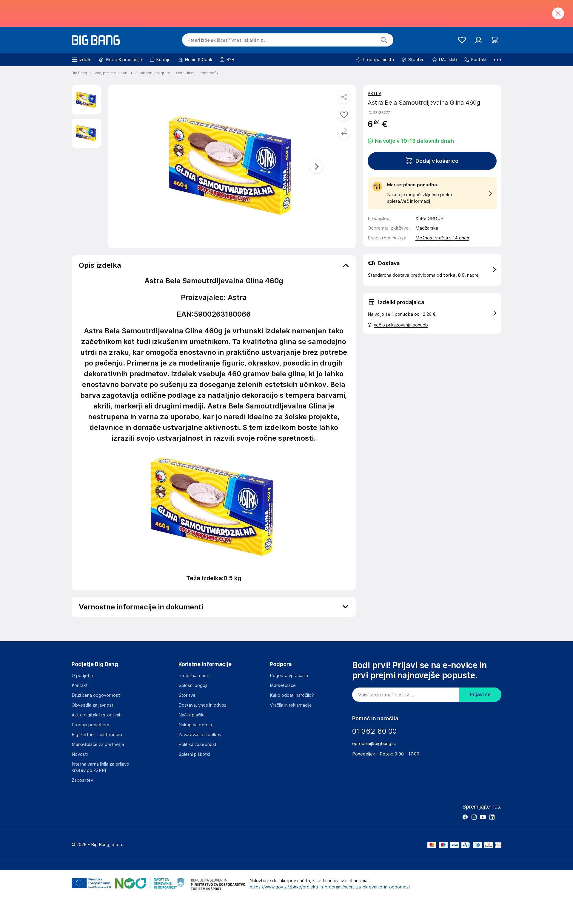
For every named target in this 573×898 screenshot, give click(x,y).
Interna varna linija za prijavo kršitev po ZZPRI (100, 767)
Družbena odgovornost (96, 695)
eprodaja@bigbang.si (374, 743)
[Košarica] (494, 40)
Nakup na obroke (196, 724)
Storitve (186, 695)
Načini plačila (191, 715)
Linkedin (492, 817)
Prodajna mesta (194, 675)
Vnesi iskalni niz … (227, 40)
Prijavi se (480, 694)
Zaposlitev (82, 780)
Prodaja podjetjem (90, 724)
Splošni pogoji (192, 685)
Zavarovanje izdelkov (199, 734)
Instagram (474, 817)
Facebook (465, 817)
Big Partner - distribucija (97, 734)
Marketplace (283, 685)
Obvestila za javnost (92, 705)
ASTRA (374, 93)
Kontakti (80, 685)
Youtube (483, 817)
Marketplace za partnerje (98, 744)
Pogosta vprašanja (289, 675)
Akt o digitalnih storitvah (96, 715)
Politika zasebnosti (198, 744)
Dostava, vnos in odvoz (202, 705)
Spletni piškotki (194, 754)
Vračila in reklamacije (291, 705)
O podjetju (82, 675)
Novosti (80, 754)
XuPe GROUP (429, 218)
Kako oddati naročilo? (292, 695)
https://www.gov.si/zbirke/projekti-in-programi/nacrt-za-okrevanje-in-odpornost (330, 887)
